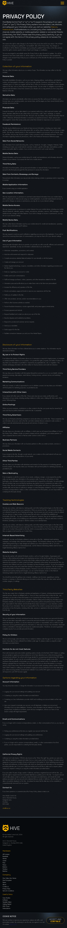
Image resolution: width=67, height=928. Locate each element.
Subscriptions (6, 908)
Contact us (6, 887)
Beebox (5, 867)
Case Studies (6, 898)
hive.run (54, 27)
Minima (5, 859)
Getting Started (7, 904)
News (4, 882)
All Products (6, 854)
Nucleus (5, 869)
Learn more (13, 924)
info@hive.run (6, 808)
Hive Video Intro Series (9, 878)
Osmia (4, 861)
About (4, 885)
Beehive (5, 871)
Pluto (4, 863)
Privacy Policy (6, 889)
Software (5, 900)
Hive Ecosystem (7, 880)
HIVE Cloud (6, 906)
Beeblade (5, 856)
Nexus (4, 865)
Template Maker (7, 902)
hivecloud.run (8, 29)
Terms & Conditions (8, 891)
